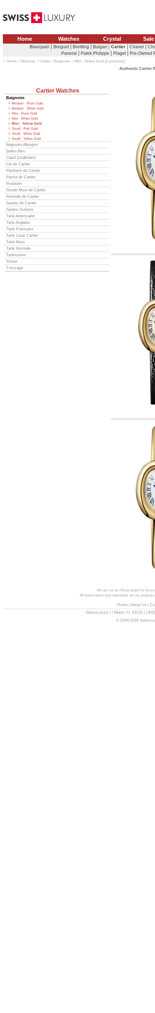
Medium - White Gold (28, 108)
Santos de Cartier (21, 203)
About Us (138, 605)
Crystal (112, 39)
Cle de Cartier (18, 164)
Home (24, 39)
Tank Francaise (20, 229)
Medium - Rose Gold (27, 103)
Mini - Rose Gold (24, 113)
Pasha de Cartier (21, 177)
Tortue (11, 261)
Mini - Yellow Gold (27, 123)
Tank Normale (18, 248)
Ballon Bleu (15, 151)
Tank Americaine (20, 216)
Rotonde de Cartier (22, 196)
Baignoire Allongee (22, 144)
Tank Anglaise (18, 222)
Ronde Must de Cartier (26, 190)
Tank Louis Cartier (22, 235)
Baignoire (15, 97)
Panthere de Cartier (23, 170)
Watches (68, 39)
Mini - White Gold (25, 118)
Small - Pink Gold (25, 128)
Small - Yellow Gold (26, 139)
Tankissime (16, 255)
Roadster (14, 183)
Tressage (14, 268)
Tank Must (15, 242)
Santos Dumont (19, 209)
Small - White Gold (26, 133)
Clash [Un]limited (20, 157)
